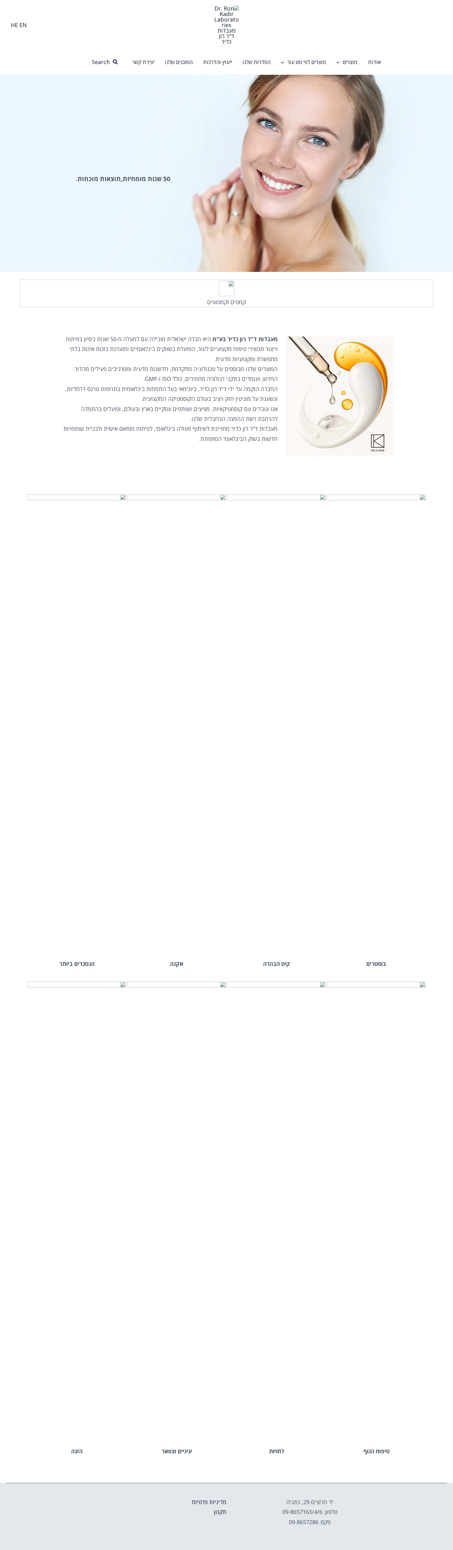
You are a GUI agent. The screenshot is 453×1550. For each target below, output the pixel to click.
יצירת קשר (143, 62)
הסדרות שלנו (257, 62)
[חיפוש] (115, 62)
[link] (23, 25)
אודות (374, 62)
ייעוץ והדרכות (217, 62)
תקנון (220, 1512)
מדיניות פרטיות (209, 1502)
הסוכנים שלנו (179, 62)
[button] (340, 62)
